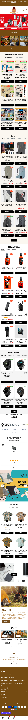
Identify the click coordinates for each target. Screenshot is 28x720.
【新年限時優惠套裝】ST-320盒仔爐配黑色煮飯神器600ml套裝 (21, 98)
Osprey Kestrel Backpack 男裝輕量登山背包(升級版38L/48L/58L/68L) (7, 155)
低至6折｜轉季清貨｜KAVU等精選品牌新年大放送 (21, 121)
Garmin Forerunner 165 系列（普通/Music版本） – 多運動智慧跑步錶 (7, 372)
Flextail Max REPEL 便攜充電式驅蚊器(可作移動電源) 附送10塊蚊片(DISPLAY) (7, 313)
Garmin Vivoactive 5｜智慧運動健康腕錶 (7, 398)
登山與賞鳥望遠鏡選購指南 (7, 638)
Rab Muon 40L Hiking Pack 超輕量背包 (21, 203)
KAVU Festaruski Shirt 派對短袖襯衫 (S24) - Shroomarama (7, 549)
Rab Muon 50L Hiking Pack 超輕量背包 (7, 228)
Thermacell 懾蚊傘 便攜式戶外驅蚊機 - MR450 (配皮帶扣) (21, 339)
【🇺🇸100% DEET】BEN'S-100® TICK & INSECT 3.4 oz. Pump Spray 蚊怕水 (7, 266)
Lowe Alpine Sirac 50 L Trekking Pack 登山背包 (20, 228)
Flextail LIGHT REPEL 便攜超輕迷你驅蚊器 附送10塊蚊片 (21, 313)
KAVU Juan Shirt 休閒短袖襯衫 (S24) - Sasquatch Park (21, 549)
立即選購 (14, 573)
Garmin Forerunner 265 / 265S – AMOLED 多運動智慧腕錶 (21, 372)
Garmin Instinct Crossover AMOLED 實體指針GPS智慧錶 (21, 398)
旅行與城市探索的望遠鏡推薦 (21, 639)
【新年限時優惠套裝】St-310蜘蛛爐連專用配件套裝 (7, 98)
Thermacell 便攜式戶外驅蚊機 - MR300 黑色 (7, 339)
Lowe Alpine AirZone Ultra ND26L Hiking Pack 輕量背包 (21, 180)
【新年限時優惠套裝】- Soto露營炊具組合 (20, 74)
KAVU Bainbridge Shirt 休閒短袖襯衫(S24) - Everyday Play (7, 523)
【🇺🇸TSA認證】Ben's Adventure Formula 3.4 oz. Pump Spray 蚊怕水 (21, 266)
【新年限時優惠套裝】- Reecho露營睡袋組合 (7, 74)
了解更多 (6, 620)
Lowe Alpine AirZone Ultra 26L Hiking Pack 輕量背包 (21, 155)
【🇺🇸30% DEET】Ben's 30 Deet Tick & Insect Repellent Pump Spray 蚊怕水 (7, 289)
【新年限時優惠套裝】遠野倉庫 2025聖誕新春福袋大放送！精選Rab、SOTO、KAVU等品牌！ (7, 121)
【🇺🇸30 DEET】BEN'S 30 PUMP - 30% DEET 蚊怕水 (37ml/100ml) (21, 289)
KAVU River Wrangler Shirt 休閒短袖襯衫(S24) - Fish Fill (21, 523)
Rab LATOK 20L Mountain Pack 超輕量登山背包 (7, 203)
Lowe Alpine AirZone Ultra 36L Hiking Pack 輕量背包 (7, 180)
